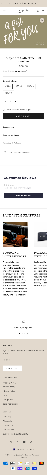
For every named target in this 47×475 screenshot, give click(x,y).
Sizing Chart (8, 399)
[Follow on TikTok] (31, 442)
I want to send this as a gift (18, 109)
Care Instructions (10, 404)
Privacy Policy (9, 391)
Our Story (7, 416)
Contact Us (8, 425)
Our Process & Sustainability (15, 434)
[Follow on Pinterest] (17, 442)
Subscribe (12, 368)
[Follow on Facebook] (4, 442)
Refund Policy (9, 386)
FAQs (5, 395)
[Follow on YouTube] (24, 442)
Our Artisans (8, 429)
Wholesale (7, 421)
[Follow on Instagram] (10, 442)
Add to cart (23, 116)
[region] (23, 324)
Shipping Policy (9, 382)
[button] (15, 71)
